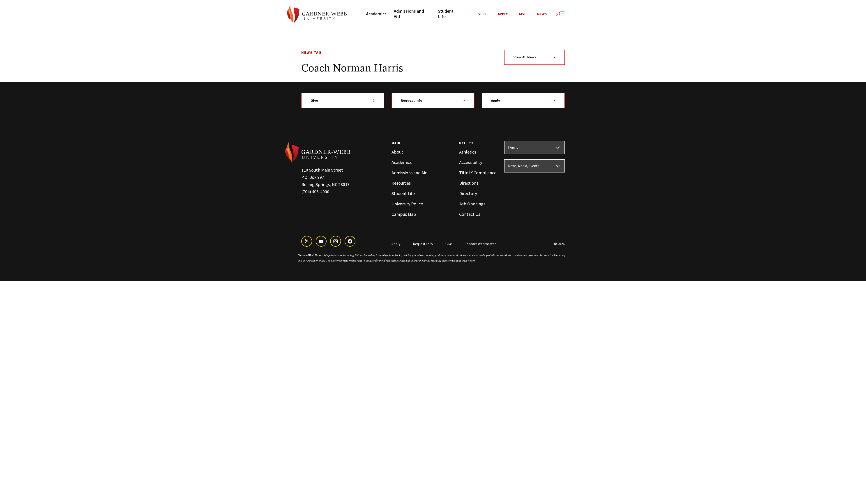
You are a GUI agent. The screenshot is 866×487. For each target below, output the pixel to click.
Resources (401, 183)
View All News (525, 57)
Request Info (411, 100)
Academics (376, 14)
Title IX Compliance (477, 173)
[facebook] (350, 241)
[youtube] (321, 241)
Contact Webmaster (480, 243)
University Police (407, 204)
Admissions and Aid (409, 14)
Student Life (446, 14)
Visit (482, 13)
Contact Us (469, 214)
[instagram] (335, 241)
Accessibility (470, 162)
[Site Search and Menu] (560, 14)
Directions (468, 183)
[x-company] (306, 241)
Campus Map (404, 214)
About (397, 152)
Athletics (467, 152)
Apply (503, 13)
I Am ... (513, 147)
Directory (468, 194)
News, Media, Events (523, 165)
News (542, 13)
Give (522, 13)
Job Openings (472, 204)
